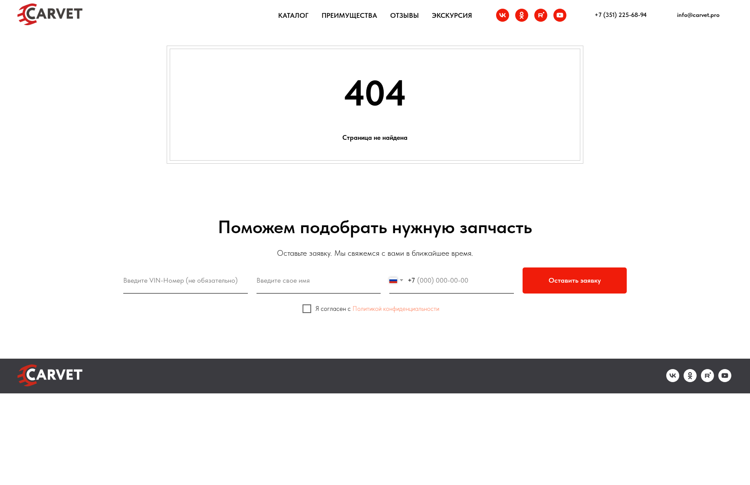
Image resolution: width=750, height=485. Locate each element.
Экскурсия (452, 15)
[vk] (502, 15)
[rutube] (540, 15)
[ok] (521, 15)
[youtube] (559, 15)
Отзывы (404, 15)
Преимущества (349, 15)
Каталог (293, 15)
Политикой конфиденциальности (395, 309)
